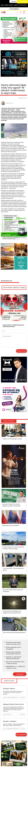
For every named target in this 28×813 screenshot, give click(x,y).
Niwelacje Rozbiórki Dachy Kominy (13, 704)
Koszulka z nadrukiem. (10, 721)
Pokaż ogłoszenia (21, 734)
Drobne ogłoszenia (9, 680)
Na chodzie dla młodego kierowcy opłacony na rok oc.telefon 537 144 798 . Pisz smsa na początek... (13, 693)
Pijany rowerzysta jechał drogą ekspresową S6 (14, 632)
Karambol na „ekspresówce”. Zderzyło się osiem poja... (14, 657)
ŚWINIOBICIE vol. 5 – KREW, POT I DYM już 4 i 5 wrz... (15, 667)
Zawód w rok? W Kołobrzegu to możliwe (12, 439)
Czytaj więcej (19, 674)
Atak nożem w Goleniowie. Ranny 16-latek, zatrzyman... (15, 662)
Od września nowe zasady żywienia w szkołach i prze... (14, 643)
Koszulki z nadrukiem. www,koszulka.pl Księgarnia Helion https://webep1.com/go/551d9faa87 (14, 724)
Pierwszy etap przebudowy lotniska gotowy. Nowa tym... (14, 653)
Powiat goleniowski (8, 421)
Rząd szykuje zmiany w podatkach (10, 525)
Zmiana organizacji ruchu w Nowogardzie (13, 648)
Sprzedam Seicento (9, 688)
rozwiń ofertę (22, 2)
